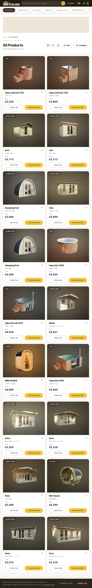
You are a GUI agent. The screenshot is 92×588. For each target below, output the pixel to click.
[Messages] (48, 45)
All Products (9, 10)
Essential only (66, 583)
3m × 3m (56, 326)
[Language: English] (80, 3)
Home (5, 37)
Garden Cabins (23, 10)
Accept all (82, 583)
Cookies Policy (49, 585)
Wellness (49, 10)
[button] (24, 84)
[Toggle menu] (87, 3)
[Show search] (84, 3)
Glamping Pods (62, 10)
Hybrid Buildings (77, 10)
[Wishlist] (53, 45)
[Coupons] (58, 45)
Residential (37, 10)
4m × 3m (12, 441)
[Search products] (63, 3)
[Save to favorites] (42, 92)
